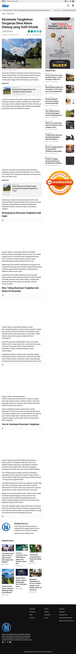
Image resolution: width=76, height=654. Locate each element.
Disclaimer (33, 612)
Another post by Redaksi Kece (24, 533)
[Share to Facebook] (31, 31)
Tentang (32, 617)
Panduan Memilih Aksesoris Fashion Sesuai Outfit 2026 (51, 101)
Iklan (31, 614)
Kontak (46, 617)
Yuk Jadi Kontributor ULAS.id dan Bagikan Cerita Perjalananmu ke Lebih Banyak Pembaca (53, 113)
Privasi (46, 609)
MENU (3, 1)
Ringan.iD (62, 612)
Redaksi (46, 612)
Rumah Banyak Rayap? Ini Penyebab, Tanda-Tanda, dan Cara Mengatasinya (54, 89)
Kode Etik (32, 609)
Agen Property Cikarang (66, 620)
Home (3, 13)
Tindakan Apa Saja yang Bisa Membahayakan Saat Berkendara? (53, 137)
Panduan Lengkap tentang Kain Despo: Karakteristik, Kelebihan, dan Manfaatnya (54, 161)
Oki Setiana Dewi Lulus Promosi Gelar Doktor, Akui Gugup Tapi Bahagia (8, 558)
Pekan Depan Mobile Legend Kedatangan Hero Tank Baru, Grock (21, 582)
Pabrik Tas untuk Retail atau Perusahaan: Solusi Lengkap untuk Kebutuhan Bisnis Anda (53, 125)
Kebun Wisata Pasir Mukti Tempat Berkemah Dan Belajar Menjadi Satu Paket (25, 188)
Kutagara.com (63, 614)
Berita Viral (10, 13)
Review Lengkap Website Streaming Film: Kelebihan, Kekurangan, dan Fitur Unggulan (54, 149)
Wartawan (47, 614)
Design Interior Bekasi (65, 617)
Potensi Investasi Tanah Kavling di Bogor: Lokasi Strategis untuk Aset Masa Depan (53, 77)
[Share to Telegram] (40, 31)
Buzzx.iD (61, 609)
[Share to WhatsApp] (37, 31)
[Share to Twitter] (34, 31)
